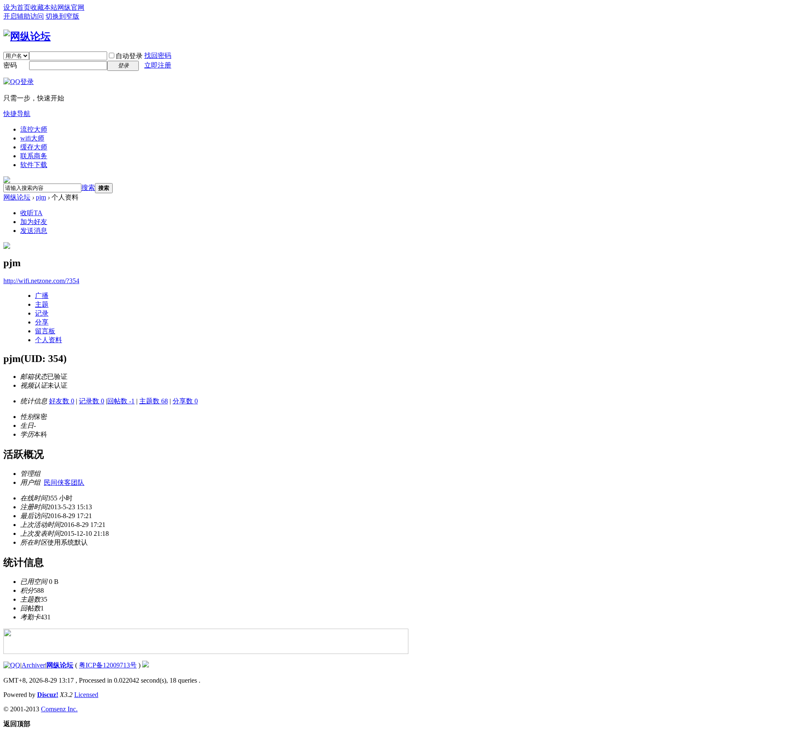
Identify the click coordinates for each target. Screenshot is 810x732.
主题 (42, 304)
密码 (10, 65)
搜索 (88, 187)
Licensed (86, 694)
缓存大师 (33, 147)
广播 (42, 295)
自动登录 (129, 55)
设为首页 (16, 7)
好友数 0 (61, 401)
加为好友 (33, 221)
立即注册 (157, 65)
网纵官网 (70, 7)
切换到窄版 (62, 16)
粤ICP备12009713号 (108, 665)
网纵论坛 (16, 197)
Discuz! (47, 694)
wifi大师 (32, 138)
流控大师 (33, 129)
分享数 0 (185, 401)
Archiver (33, 665)
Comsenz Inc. (59, 709)
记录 (42, 313)
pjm (41, 197)
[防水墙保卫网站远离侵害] (145, 665)
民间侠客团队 (64, 482)
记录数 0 (91, 401)
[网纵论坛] (27, 36)
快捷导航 (16, 113)
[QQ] (11, 665)
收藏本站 (43, 7)
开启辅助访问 (23, 16)
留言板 (45, 331)
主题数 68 (153, 401)
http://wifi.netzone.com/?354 (41, 280)
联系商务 (33, 155)
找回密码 (157, 55)
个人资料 (48, 339)
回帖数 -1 (121, 401)
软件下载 (33, 164)
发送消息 (33, 230)
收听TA (31, 212)
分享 (42, 322)
